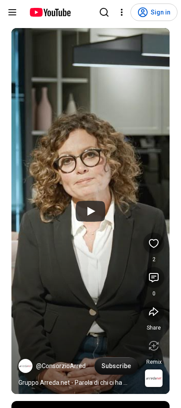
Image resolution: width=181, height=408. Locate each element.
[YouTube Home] (50, 12)
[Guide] (12, 12)
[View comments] (153, 277)
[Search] (104, 12)
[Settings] (121, 12)
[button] (25, 366)
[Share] (153, 311)
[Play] (90, 211)
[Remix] (153, 345)
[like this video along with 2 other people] (153, 243)
